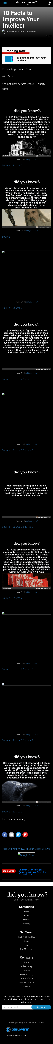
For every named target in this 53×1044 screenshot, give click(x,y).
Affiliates (26, 986)
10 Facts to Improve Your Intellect (31, 59)
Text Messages (26, 949)
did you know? (31, 159)
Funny (26, 915)
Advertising (26, 966)
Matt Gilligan (13, 31)
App (26, 945)
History (26, 923)
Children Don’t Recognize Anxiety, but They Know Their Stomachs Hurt (33, 872)
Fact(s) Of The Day (26, 937)
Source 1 (7, 165)
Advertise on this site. (17, 1035)
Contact (26, 970)
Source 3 (28, 379)
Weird (26, 911)
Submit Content (26, 982)
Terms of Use (27, 978)
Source (6, 236)
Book (26, 941)
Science (26, 919)
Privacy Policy (26, 974)
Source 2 (18, 165)
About (26, 962)
